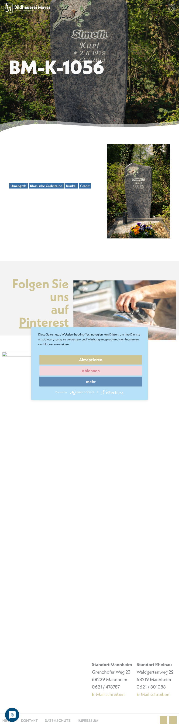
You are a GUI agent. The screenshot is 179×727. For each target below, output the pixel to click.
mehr (91, 381)
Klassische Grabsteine (46, 186)
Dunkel (71, 186)
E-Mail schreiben (108, 694)
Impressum (88, 720)
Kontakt (29, 720)
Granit (85, 186)
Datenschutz (58, 720)
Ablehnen (91, 370)
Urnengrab (18, 186)
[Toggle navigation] (171, 8)
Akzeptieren (90, 359)
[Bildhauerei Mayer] (27, 8)
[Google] (173, 720)
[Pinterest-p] (163, 720)
